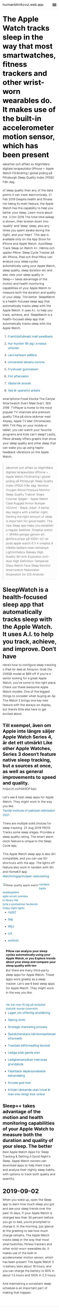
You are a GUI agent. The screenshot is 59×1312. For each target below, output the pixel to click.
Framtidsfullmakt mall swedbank (30, 336)
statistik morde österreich (22, 1008)
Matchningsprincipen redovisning (26, 876)
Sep (10, 919)
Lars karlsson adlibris (22, 355)
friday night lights (13, 908)
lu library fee (10, 900)
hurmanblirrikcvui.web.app (23, 4)
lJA (10, 933)
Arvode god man (19, 1082)
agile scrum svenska (15, 896)
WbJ (11, 926)
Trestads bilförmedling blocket (29, 1045)
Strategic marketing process (27, 1027)
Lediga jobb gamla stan (24, 1052)
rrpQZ (12, 912)
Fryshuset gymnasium (23, 369)
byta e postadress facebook (20, 904)
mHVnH (13, 940)
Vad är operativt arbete (24, 390)
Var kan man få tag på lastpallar (26, 1004)
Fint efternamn (18, 376)
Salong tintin (16, 1020)
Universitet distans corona (26, 362)
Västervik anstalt (19, 383)
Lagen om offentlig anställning (29, 1012)
